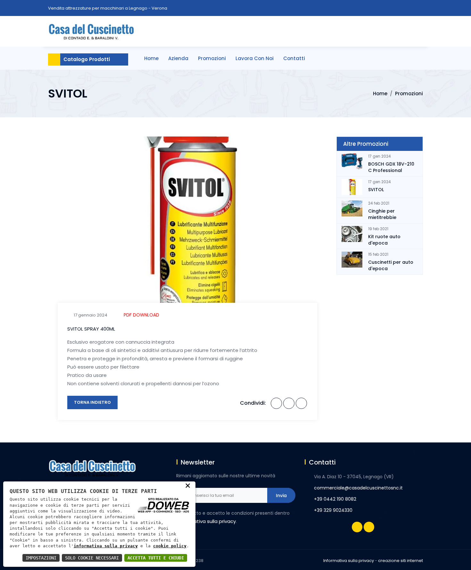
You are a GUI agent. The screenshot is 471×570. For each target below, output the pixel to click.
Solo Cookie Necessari (92, 557)
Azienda (178, 58)
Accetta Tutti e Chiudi (156, 557)
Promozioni (212, 58)
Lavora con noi (255, 58)
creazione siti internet (400, 561)
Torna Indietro (92, 402)
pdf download (141, 315)
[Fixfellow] (91, 30)
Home (151, 58)
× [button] (188, 485)
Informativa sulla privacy (348, 561)
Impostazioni (41, 557)
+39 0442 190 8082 (335, 499)
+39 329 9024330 (333, 510)
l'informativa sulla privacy (206, 521)
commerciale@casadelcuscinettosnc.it (358, 488)
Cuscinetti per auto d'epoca (390, 265)
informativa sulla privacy (106, 545)
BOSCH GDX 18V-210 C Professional (391, 167)
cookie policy (169, 545)
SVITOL (376, 189)
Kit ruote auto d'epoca (384, 239)
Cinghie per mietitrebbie (382, 214)
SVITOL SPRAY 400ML (91, 328)
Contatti (294, 58)
